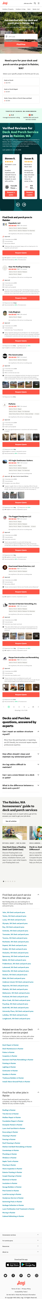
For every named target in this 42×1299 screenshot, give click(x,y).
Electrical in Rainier (9, 1180)
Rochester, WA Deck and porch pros (15, 942)
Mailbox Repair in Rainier (11, 1117)
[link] (7, 187)
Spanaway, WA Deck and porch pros (15, 956)
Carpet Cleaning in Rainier (12, 1176)
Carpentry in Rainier (9, 1056)
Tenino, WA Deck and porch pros (14, 916)
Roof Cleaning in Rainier (11, 1143)
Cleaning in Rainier (9, 1136)
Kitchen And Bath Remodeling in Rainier (17, 1147)
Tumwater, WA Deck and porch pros (15, 934)
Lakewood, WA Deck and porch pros (15, 967)
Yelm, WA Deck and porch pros (13, 912)
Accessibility (21, 1292)
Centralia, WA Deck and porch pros (15, 931)
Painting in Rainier (9, 1063)
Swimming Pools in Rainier (12, 1202)
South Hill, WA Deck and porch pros (15, 1008)
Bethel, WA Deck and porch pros (14, 960)
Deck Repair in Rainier (10, 1045)
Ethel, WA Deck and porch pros (13, 978)
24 (33, 707)
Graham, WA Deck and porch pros (14, 975)
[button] (5, 384)
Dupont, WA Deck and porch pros (14, 945)
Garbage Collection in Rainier (13, 1205)
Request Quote (21, 253)
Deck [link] (28, 9)
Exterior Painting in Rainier (12, 1172)
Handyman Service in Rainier (13, 1198)
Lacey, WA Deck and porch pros (14, 920)
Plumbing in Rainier (9, 1154)
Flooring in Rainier (9, 1165)
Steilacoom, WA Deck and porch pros (16, 993)
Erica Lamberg (34, 843)
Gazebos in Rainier (9, 1074)
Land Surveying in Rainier (11, 1194)
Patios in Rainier (8, 1052)
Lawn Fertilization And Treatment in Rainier (18, 1209)
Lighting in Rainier (9, 1067)
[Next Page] (38, 707)
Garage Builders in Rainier (12, 1187)
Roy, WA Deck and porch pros (13, 927)
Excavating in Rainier (10, 1132)
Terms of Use (15, 1289)
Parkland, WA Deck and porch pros (15, 997)
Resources (5, 1246)
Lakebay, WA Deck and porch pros (15, 1015)
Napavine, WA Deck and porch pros (15, 986)
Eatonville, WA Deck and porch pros (15, 971)
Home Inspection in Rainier (12, 1169)
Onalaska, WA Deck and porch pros (15, 953)
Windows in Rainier (9, 1158)
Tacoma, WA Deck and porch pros (14, 938)
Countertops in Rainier (10, 1150)
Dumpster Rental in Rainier (12, 1125)
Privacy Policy (26, 1289)
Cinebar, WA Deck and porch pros (14, 949)
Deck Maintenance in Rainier (12, 1049)
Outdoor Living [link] (20, 9)
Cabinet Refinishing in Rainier (13, 1216)
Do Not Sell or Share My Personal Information (21, 1295)
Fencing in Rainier (8, 1139)
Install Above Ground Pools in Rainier (16, 1082)
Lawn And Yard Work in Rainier (13, 1128)
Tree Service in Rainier (10, 1114)
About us (5, 1252)
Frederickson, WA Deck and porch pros (16, 964)
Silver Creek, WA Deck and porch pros (16, 1000)
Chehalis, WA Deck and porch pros (15, 989)
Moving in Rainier (8, 1213)
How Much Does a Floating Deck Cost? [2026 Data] (14, 848)
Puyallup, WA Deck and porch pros (15, 1004)
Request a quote (11, 193)
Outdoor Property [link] (8, 9)
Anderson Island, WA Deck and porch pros (17, 982)
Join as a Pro (28, 3)
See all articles (11, 821)
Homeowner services (9, 1235)
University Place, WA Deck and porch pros (17, 1011)
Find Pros (21, 44)
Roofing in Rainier (8, 1110)
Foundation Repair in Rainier (12, 1121)
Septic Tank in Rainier (10, 1161)
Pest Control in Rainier (10, 1191)
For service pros (7, 1241)
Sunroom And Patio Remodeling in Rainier (17, 1060)
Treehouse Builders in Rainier (13, 1078)
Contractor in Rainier (10, 1071)
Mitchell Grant (8, 843)
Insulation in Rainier (9, 1183)
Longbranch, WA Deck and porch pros (16, 1019)
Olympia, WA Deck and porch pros (15, 923)
